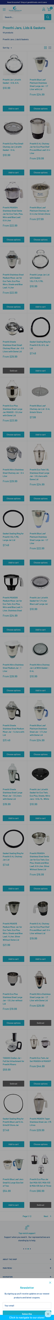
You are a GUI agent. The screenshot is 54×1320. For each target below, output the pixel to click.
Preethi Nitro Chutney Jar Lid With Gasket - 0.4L (40, 667)
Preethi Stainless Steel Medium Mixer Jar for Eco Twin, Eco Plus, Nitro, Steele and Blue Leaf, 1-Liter (13, 281)
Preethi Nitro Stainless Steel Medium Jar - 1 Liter (13, 667)
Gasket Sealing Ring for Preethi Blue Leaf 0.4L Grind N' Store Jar (13, 1121)
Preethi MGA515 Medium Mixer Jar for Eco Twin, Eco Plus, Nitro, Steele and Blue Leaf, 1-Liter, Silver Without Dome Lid (13, 931)
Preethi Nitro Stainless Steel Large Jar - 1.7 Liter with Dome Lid (40, 997)
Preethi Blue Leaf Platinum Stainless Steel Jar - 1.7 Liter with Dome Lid (38, 730)
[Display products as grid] (45, 47)
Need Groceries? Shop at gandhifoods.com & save (27, 2)
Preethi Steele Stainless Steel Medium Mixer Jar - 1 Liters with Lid (13, 730)
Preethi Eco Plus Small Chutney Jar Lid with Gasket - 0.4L (13, 146)
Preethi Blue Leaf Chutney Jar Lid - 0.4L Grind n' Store (40, 408)
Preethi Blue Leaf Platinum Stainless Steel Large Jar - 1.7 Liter (39, 538)
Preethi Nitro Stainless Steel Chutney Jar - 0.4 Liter (13, 472)
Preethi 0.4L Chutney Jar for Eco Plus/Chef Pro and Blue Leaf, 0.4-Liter (40, 148)
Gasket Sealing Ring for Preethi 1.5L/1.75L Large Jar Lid (13, 536)
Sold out (13, 370)
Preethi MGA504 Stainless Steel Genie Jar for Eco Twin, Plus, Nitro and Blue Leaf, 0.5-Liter (13, 214)
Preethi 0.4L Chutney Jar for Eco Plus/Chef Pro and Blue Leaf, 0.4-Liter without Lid (40, 928)
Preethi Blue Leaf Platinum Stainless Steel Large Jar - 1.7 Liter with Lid (39, 84)
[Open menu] (4, 9)
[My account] (43, 9)
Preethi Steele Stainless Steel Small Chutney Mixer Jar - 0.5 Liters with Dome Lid (13, 346)
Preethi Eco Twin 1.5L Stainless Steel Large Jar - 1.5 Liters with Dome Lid (39, 474)
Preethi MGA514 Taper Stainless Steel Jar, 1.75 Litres (40, 1121)
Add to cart (13, 108)
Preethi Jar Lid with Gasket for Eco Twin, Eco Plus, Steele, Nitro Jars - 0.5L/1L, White (40, 794)
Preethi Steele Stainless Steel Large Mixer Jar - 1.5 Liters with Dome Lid (12, 794)
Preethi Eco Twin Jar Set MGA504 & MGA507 (40, 1059)
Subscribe (27, 1313)
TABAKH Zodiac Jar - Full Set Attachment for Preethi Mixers (13, 1061)
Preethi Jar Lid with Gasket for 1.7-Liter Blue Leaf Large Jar (39, 600)
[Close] (50, 1282)
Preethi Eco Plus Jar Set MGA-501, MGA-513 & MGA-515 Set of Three (40, 1182)
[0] (49, 9)
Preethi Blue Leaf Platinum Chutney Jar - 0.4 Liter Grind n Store (40, 210)
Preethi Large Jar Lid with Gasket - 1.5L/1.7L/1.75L (39, 277)
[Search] (47, 17)
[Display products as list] (50, 47)
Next (46, 1216)
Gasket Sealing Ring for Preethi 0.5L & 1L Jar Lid (40, 344)
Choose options (40, 108)
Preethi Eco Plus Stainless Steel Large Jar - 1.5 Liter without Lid (12, 999)
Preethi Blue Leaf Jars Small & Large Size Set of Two (13, 1182)
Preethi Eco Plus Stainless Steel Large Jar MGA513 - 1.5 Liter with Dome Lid (12, 410)
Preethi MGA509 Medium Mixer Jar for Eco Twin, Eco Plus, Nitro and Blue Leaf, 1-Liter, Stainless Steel (13, 604)
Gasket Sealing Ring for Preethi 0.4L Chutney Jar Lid (13, 856)
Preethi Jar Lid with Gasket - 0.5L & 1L (12, 81)
